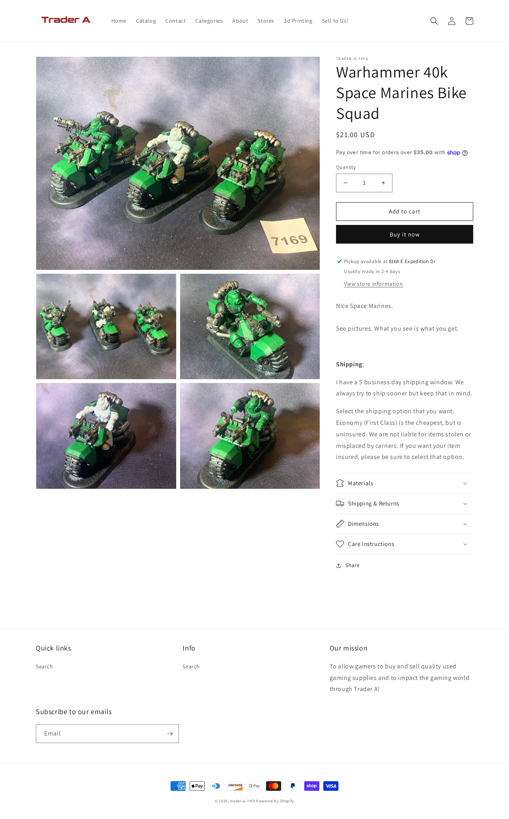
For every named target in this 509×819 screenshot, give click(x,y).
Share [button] (352, 565)
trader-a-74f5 (242, 801)
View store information (373, 283)
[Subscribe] (170, 733)
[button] (434, 21)
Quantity (346, 167)
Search (44, 666)
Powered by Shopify (275, 801)
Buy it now (405, 234)
